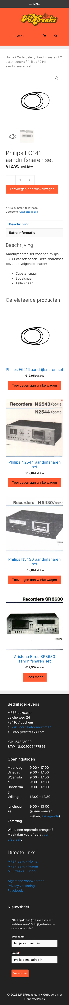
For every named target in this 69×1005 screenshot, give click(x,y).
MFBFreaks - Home (23, 861)
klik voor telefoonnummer (31, 727)
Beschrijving (19, 224)
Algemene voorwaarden (26, 881)
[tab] (34, 224)
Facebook (15, 890)
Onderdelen (25, 57)
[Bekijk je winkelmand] (44, 36)
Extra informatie (22, 233)
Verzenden (20, 973)
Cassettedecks (28, 211)
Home (10, 57)
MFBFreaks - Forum (23, 866)
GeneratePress (34, 999)
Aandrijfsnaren (46, 57)
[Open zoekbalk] (55, 36)
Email (16, 953)
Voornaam (18, 936)
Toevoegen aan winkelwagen (32, 189)
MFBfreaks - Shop (21, 871)
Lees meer (34, 677)
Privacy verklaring (21, 886)
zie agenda (50, 816)
